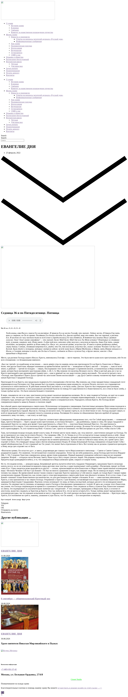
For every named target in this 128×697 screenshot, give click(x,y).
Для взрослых (17, 66)
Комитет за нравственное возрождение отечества (32, 32)
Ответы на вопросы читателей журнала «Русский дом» (39, 39)
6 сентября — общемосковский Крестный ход (25, 598)
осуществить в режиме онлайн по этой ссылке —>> (80, 688)
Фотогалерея (16, 48)
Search (3, 136)
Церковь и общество (14, 57)
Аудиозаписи (16, 53)
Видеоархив (16, 50)
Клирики (15, 28)
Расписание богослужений (17, 59)
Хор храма (15, 44)
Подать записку (12, 73)
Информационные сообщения (29, 41)
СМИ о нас (15, 55)
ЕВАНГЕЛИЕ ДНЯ (11, 551)
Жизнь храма (11, 35)
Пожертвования (13, 71)
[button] (64, 503)
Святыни (15, 30)
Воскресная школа (14, 62)
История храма (17, 26)
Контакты (10, 75)
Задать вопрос (12, 68)
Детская (14, 64)
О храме (9, 23)
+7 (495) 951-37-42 (9, 669)
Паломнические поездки (21, 46)
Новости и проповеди (20, 37)
